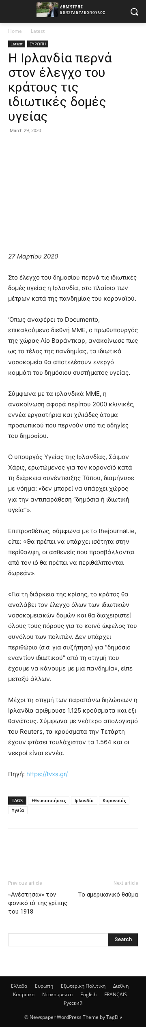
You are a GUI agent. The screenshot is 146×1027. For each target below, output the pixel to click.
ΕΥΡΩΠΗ (38, 44)
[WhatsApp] (72, 149)
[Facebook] (16, 149)
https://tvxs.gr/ (47, 774)
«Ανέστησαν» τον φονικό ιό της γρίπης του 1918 (37, 903)
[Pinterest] (53, 149)
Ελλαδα (19, 985)
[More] (91, 149)
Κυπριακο (23, 994)
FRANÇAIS (115, 994)
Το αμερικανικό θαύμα (108, 894)
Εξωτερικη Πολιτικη (83, 985)
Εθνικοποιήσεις (49, 800)
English (88, 994)
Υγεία (18, 810)
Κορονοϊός (114, 800)
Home (15, 31)
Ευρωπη (44, 985)
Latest (38, 31)
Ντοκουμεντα (57, 994)
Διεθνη (121, 985)
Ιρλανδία (84, 800)
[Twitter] (35, 149)
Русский (73, 1002)
